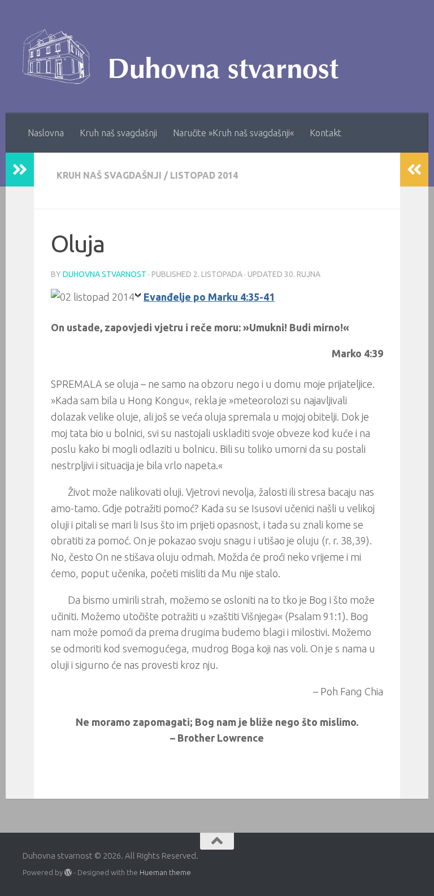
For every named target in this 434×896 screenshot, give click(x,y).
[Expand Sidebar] (20, 170)
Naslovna (46, 133)
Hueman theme (165, 872)
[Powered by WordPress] (68, 872)
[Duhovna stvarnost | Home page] (186, 56)
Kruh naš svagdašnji (118, 133)
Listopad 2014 (204, 175)
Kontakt (325, 133)
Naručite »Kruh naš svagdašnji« (233, 133)
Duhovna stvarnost (104, 274)
